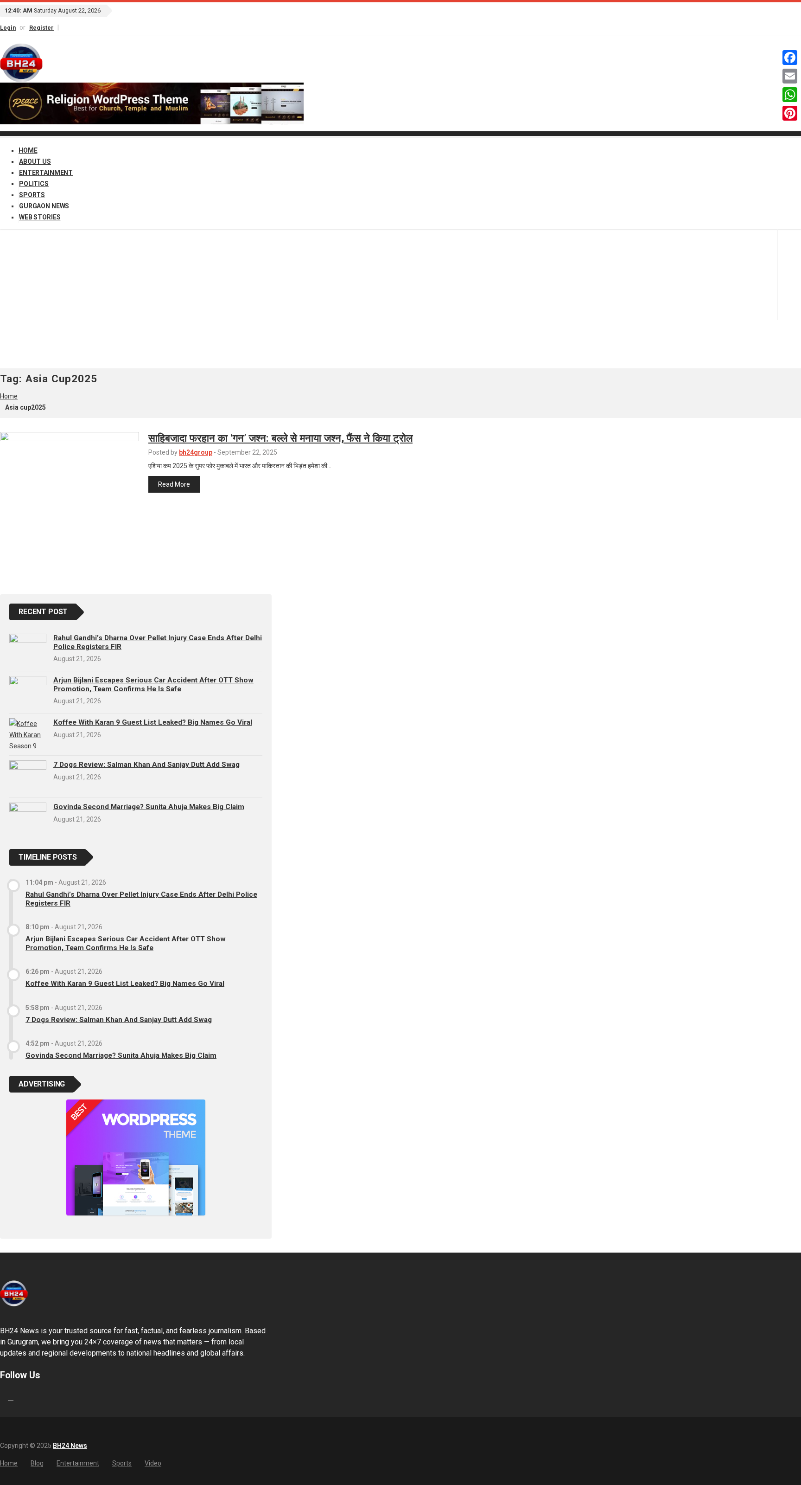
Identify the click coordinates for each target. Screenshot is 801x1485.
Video (153, 1463)
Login (8, 27)
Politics (34, 183)
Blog (37, 1463)
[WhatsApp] (790, 94)
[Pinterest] (790, 113)
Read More (174, 484)
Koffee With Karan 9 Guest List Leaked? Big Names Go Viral (152, 722)
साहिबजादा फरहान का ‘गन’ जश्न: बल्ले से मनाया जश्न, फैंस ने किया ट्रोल (280, 438)
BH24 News (70, 1445)
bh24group (195, 452)
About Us (35, 161)
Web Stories (39, 217)
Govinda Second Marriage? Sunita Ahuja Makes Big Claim (148, 807)
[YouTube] (72, 27)
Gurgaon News (44, 206)
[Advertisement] (400, 299)
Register (41, 27)
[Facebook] (64, 27)
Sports (32, 195)
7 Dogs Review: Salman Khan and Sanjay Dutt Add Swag (146, 764)
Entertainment (46, 172)
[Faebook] (1, 1397)
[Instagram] (68, 27)
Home (28, 150)
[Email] (790, 76)
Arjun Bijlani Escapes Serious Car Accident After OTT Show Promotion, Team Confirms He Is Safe (153, 684)
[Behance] (10, 1397)
